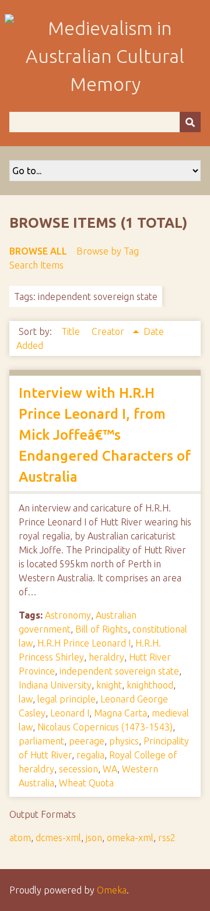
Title (71, 331)
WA (110, 769)
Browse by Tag (107, 251)
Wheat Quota (86, 783)
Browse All (38, 251)
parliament (41, 741)
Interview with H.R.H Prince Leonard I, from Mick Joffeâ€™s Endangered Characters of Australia (105, 435)
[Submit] (190, 122)
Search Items (36, 265)
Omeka (112, 890)
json (94, 837)
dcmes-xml (58, 837)
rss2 (167, 837)
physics (124, 741)
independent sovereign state (119, 671)
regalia (90, 755)
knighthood (150, 685)
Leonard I (69, 713)
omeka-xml (130, 837)
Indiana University (55, 685)
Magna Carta (120, 713)
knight (109, 685)
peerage (86, 741)
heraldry (106, 657)
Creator (109, 331)
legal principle (66, 699)
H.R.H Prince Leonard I (84, 643)
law (26, 699)
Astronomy (68, 615)
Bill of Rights (101, 629)
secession (78, 769)
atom (20, 837)
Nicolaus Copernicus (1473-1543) (105, 727)
